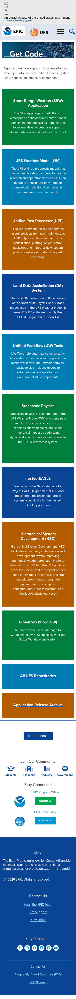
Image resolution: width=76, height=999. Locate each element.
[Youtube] (56, 948)
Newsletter (38, 920)
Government (65, 775)
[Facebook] (34, 948)
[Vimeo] (49, 948)
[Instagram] (27, 948)
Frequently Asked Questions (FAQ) (38, 974)
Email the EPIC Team (38, 904)
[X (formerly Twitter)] (20, 948)
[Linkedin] (41, 948)
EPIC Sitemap (38, 982)
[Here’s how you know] (37, 12)
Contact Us (38, 967)
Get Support (38, 912)
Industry (47, 775)
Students (11, 775)
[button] (60, 31)
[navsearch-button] (72, 32)
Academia (29, 775)
